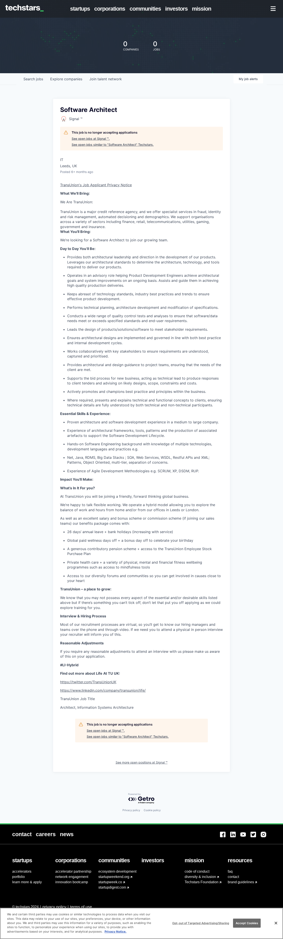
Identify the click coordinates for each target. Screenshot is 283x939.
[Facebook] (225, 837)
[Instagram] (266, 837)
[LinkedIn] (235, 837)
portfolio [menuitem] (18, 877)
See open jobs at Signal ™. (91, 138)
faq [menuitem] (230, 871)
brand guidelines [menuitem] (241, 882)
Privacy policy (131, 810)
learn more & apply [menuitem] (27, 882)
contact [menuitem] (233, 877)
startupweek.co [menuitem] (110, 882)
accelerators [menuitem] (21, 871)
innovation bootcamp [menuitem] (71, 882)
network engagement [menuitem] (71, 877)
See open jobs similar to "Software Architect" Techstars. (113, 144)
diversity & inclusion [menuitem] (200, 877)
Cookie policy (152, 810)
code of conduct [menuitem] (197, 871)
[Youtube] (245, 837)
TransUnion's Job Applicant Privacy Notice (96, 185)
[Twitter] (255, 837)
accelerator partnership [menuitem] (73, 871)
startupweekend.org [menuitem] (113, 877)
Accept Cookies (247, 923)
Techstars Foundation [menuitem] (201, 882)
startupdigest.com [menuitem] (112, 887)
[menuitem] (81, 9)
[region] (141, 923)
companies (66, 79)
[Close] (276, 923)
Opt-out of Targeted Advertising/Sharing (200, 923)
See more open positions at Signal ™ (142, 762)
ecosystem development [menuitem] (117, 871)
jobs (33, 79)
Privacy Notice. (115, 931)
